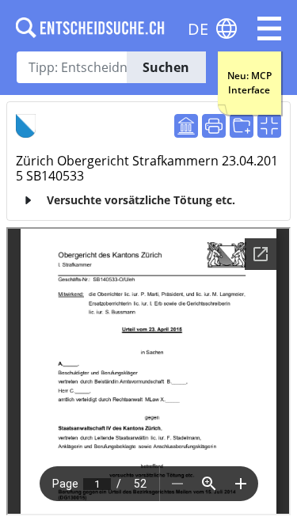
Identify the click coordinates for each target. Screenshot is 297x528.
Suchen (166, 67)
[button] (269, 28)
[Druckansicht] (214, 126)
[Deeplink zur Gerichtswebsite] (186, 126)
